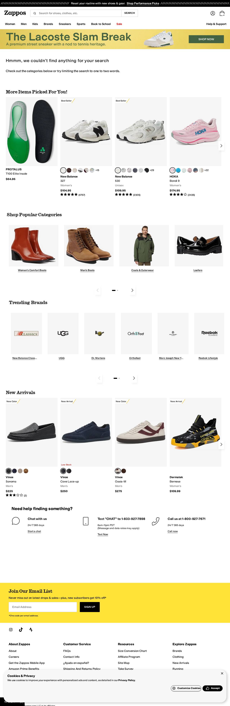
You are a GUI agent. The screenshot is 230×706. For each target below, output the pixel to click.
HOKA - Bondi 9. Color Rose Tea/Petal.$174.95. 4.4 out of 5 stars (195, 147)
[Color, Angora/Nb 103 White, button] (92, 170)
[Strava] (31, 630)
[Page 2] (117, 290)
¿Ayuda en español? (76, 663)
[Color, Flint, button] (26, 471)
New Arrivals (180, 663)
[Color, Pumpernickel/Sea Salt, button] (69, 170)
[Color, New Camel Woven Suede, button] (20, 471)
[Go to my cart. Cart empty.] (222, 13)
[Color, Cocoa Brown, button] (69, 471)
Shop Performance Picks (143, 3)
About (13, 651)
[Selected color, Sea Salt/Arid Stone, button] (118, 170)
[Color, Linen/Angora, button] (75, 170)
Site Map (124, 663)
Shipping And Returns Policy (81, 669)
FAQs (66, 651)
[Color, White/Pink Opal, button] (190, 170)
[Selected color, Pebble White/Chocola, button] (118, 471)
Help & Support (216, 24)
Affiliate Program (129, 656)
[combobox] (75, 13)
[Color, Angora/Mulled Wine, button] (86, 170)
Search (129, 13)
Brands (177, 651)
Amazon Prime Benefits (24, 669)
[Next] (221, 145)
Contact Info (71, 656)
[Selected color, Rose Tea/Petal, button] (172, 170)
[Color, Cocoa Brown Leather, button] (123, 471)
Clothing (178, 656)
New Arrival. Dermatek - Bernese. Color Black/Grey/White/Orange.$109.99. (195, 445)
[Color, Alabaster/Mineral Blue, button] (201, 170)
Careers (14, 656)
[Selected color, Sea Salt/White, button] (63, 170)
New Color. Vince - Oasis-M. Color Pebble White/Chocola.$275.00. (141, 445)
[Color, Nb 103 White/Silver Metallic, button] (141, 170)
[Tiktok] (21, 630)
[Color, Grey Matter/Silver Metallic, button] (123, 170)
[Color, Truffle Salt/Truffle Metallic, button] (129, 170)
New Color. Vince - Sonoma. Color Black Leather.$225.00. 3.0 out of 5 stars (32, 447)
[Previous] (97, 290)
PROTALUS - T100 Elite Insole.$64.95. (32, 139)
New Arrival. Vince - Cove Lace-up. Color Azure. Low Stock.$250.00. (86, 445)
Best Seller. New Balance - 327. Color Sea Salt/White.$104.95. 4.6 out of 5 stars (86, 147)
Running (177, 669)
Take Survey (125, 669)
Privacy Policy (126, 680)
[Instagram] (11, 630)
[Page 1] (114, 290)
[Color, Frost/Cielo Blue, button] (184, 170)
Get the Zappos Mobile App (27, 663)
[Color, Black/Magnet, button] (147, 170)
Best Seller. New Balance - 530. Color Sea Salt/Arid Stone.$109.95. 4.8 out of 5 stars (141, 147)
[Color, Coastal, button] (14, 471)
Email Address (21, 607)
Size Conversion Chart (132, 651)
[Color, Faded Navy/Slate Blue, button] (195, 170)
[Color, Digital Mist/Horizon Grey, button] (80, 170)
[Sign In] (212, 13)
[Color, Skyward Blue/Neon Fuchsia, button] (178, 170)
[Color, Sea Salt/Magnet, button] (135, 170)
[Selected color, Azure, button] (63, 471)
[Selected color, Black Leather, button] (9, 471)
